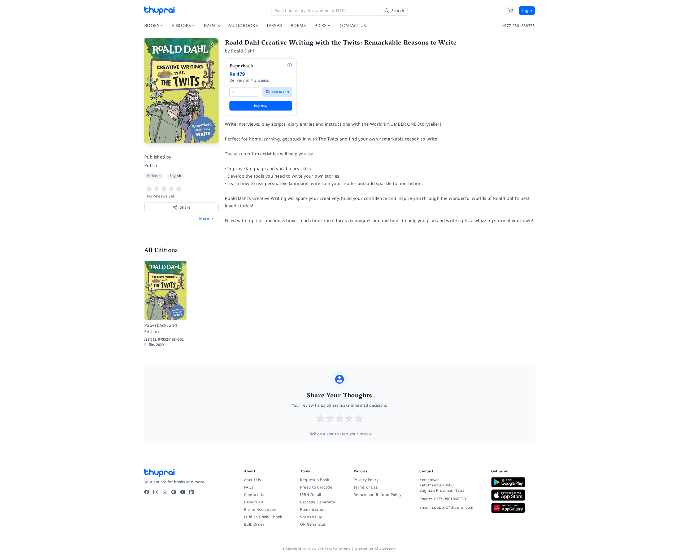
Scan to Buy (311, 516)
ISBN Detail (310, 494)
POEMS (298, 25)
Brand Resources (260, 509)
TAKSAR (274, 25)
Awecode (387, 548)
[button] (208, 218)
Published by (157, 157)
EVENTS (212, 25)
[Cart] (510, 10)
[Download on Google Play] (513, 482)
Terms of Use (366, 487)
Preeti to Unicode (316, 487)
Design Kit (253, 501)
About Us (252, 479)
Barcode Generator (318, 501)
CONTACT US (353, 25)
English (175, 175)
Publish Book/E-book (263, 516)
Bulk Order (254, 524)
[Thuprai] (159, 10)
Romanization (313, 509)
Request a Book (314, 479)
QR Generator (313, 524)
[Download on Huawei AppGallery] (513, 508)
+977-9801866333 (518, 25)
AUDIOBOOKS (243, 25)
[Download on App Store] (513, 495)
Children (153, 175)
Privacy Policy (366, 479)
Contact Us (254, 494)
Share (185, 207)
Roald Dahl (242, 51)
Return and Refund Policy (378, 494)
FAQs (249, 487)
